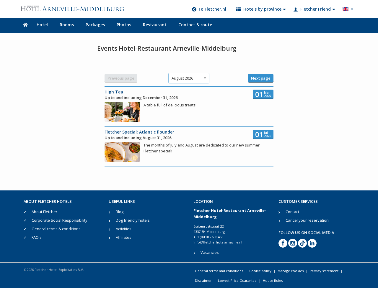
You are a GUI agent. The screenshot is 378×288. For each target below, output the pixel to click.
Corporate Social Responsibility (59, 220)
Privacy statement (324, 271)
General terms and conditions (219, 271)
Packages (95, 24)
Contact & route (195, 24)
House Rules (273, 280)
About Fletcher (44, 211)
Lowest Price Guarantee (237, 280)
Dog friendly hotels (133, 220)
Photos (124, 24)
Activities (123, 228)
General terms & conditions (56, 228)
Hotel (42, 24)
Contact (292, 211)
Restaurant (155, 24)
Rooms (67, 24)
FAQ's (37, 237)
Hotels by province (262, 9)
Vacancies (210, 252)
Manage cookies (291, 271)
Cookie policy (260, 271)
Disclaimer (203, 280)
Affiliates (123, 237)
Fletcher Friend (315, 9)
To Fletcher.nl (212, 9)
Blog (119, 211)
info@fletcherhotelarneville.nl (217, 242)
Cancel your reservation (307, 220)
